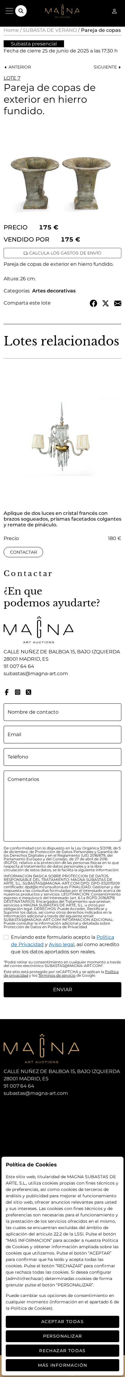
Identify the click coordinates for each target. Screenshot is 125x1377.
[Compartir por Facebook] (93, 303)
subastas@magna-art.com (36, 673)
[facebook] (7, 691)
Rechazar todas (62, 1350)
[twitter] (28, 691)
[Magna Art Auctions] (62, 11)
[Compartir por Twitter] (105, 303)
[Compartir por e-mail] (117, 303)
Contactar (23, 552)
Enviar (62, 989)
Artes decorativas (54, 291)
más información (62, 1365)
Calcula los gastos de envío (64, 253)
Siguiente (106, 67)
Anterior (19, 67)
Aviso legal (61, 944)
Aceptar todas (62, 1321)
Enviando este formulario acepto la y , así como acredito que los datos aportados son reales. (65, 944)
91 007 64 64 (19, 666)
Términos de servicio (57, 975)
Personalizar (62, 1336)
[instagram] (18, 691)
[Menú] (9, 11)
